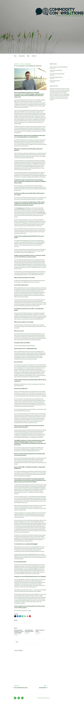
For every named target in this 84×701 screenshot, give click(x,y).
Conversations (22, 55)
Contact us (34, 55)
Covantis (35, 544)
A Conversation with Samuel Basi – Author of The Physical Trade (19, 631)
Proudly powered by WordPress (44, 697)
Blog (17, 641)
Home (15, 55)
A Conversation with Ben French (56, 77)
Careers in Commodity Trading (56, 70)
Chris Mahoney (20, 208)
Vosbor (32, 94)
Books (28, 55)
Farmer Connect (25, 441)
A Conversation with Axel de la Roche (57, 73)
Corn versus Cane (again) (55, 80)
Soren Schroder (41, 212)
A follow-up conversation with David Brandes (58, 66)
